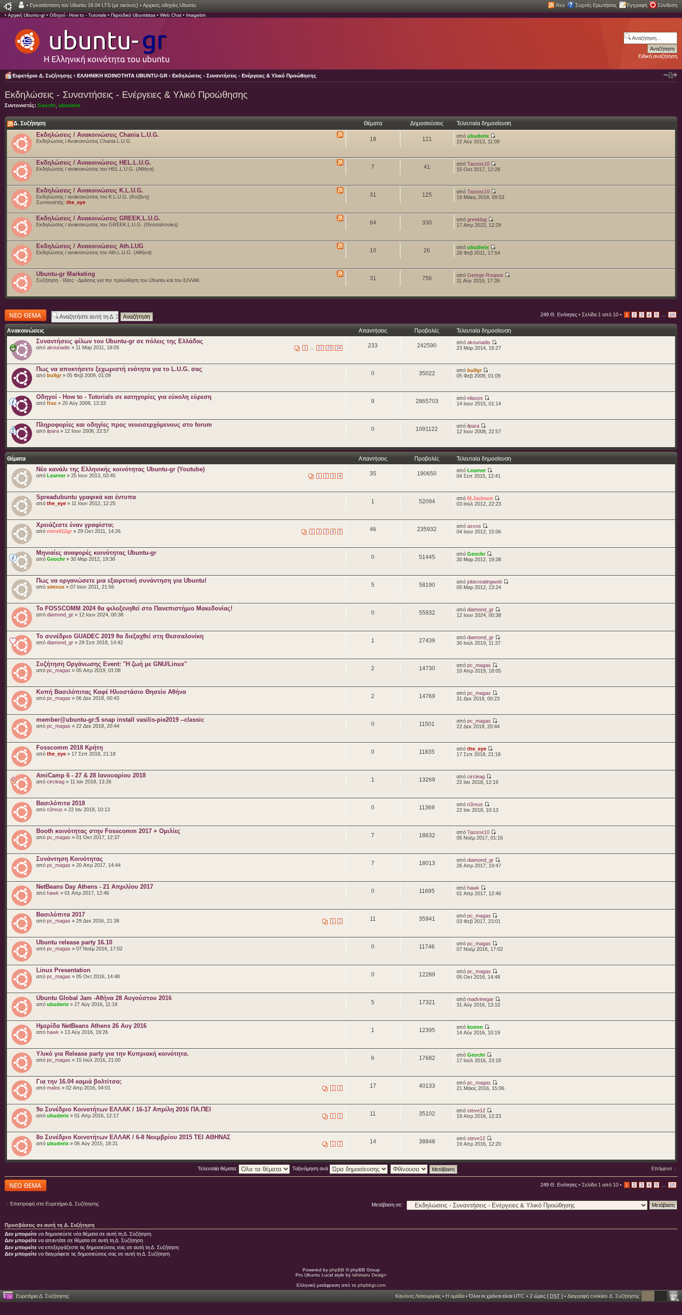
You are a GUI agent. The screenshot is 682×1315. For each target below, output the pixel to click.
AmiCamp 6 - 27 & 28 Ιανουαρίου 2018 (91, 775)
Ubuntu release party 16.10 (74, 942)
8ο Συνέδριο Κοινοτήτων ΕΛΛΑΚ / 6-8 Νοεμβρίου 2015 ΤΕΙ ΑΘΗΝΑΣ (133, 1137)
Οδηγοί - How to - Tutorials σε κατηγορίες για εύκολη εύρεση (124, 396)
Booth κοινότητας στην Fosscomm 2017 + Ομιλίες (108, 830)
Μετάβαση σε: (387, 1204)
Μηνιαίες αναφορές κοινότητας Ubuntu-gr (96, 552)
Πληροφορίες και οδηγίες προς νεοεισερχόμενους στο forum (124, 424)
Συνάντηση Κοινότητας (69, 858)
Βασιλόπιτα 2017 (60, 914)
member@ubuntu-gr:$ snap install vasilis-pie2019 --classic (120, 719)
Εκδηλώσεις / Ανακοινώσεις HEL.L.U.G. (93, 162)
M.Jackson (480, 498)
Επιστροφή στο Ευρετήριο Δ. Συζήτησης (54, 1203)
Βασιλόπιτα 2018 (60, 803)
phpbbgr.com (372, 1285)
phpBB (336, 1269)
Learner (56, 475)
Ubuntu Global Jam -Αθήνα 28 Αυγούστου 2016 (104, 997)
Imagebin (196, 15)
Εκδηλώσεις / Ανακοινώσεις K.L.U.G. (89, 190)
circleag (55, 781)
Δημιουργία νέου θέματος (23, 315)
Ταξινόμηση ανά (310, 1168)
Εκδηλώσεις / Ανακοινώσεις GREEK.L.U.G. (98, 218)
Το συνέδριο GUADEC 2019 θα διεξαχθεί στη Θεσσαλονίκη (120, 636)
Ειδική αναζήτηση (657, 56)
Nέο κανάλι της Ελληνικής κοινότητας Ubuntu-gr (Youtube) (120, 469)
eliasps (475, 398)
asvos (474, 526)
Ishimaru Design (369, 1274)
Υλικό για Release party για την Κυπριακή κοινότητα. (112, 1053)
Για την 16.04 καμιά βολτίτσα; (79, 1081)
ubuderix (69, 105)
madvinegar (480, 999)
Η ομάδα (454, 1296)
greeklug (477, 219)
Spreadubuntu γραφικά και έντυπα (86, 497)
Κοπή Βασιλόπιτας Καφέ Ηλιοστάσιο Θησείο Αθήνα (111, 691)
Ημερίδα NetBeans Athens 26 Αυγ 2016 (91, 1025)
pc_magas (59, 670)
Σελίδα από (600, 314)
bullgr (54, 375)
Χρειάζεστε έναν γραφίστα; (75, 524)
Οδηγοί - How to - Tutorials (78, 15)
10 (672, 314)
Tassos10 (478, 164)
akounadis (58, 347)
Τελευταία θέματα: (218, 1168)
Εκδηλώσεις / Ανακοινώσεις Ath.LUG (89, 246)
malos (53, 1087)
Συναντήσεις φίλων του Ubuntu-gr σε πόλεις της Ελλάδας (119, 341)
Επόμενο (661, 1168)
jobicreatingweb (484, 581)
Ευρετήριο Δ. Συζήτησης (42, 75)
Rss (560, 5)
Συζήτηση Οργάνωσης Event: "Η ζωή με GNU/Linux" (111, 664)
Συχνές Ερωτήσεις (596, 5)
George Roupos (485, 275)
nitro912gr (59, 531)
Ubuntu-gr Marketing (65, 273)
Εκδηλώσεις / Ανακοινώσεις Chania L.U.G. (97, 134)
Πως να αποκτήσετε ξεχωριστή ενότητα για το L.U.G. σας (119, 369)
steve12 (476, 1110)
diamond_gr (60, 614)
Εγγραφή (637, 5)
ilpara (53, 431)
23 (329, 348)
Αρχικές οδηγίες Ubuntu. (170, 5)
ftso (52, 403)
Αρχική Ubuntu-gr (26, 15)
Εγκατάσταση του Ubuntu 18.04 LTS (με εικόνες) (84, 5)
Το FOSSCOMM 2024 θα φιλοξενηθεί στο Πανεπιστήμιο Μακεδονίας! (134, 608)
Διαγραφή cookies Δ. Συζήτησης (603, 1296)
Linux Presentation (63, 970)
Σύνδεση (667, 5)
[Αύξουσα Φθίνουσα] (424, 1168)
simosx (55, 587)
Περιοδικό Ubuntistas (133, 15)
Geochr (47, 105)
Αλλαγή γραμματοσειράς (670, 75)
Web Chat (170, 15)
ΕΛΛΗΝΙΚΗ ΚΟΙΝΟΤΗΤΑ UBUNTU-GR (122, 75)
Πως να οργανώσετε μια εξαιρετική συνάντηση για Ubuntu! (121, 580)
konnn (475, 1027)
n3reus (55, 809)
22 (320, 348)
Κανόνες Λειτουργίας (418, 1296)
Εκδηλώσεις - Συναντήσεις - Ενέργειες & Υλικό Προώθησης (244, 75)
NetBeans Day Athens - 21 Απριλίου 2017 (94, 886)
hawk (53, 893)
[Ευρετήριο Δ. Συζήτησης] (91, 41)
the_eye (75, 202)
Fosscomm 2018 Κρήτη (69, 747)
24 (338, 348)
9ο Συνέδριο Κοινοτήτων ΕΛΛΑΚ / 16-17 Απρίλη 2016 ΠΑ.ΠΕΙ (123, 1109)
